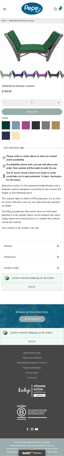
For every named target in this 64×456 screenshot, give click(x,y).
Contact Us (32, 377)
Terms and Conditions (32, 358)
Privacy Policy (32, 373)
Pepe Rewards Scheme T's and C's (32, 362)
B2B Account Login (32, 353)
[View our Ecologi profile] (32, 391)
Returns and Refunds (32, 367)
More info (32, 286)
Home (3, 21)
